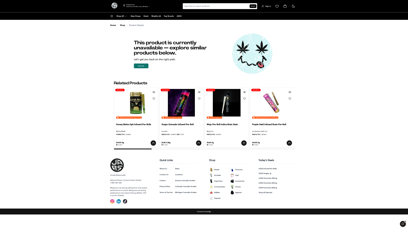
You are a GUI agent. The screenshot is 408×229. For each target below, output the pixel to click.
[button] (153, 143)
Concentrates (219, 187)
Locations (179, 174)
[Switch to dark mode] (293, 6)
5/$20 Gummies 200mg (268, 187)
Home (113, 25)
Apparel (238, 192)
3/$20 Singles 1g (265, 173)
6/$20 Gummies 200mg (268, 183)
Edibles (217, 192)
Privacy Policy (165, 186)
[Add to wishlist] (154, 98)
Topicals (217, 198)
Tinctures (238, 169)
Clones (238, 187)
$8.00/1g (210, 142)
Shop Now (141, 66)
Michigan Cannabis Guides (185, 192)
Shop (122, 25)
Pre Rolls (217, 175)
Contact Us (164, 174)
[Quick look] (154, 92)
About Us (163, 168)
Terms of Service (166, 192)
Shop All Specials (265, 192)
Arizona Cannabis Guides (185, 180)
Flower (216, 169)
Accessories (239, 181)
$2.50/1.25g (166, 142)
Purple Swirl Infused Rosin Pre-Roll (269, 124)
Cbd (237, 175)
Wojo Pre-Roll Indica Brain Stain (222, 124)
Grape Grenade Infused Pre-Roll (178, 124)
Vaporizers (218, 181)
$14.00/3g (120, 142)
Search (253, 6)
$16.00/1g (256, 142)
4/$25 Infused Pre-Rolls (268, 168)
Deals (177, 168)
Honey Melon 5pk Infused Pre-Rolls (133, 124)
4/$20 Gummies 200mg (268, 178)
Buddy (208, 212)
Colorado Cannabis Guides (185, 186)
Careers (163, 180)
